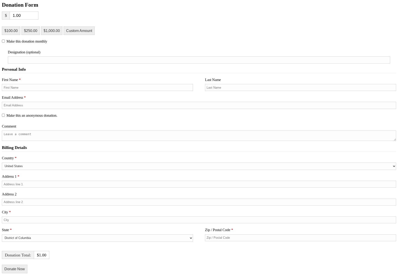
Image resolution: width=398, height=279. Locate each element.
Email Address (14, 97)
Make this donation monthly (26, 41)
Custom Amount (79, 31)
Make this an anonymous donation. (32, 115)
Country (9, 158)
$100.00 (11, 31)
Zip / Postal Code (219, 230)
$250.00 (30, 31)
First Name (11, 80)
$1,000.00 (52, 31)
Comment (9, 126)
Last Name (213, 80)
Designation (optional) (24, 52)
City (6, 212)
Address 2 (10, 194)
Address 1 (10, 176)
